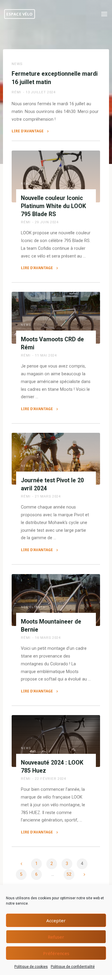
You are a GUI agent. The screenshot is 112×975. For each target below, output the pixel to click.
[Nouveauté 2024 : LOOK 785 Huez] (56, 741)
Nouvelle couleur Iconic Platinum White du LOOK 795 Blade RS (53, 205)
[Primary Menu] (104, 14)
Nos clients (33, 607)
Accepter (56, 920)
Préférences (56, 953)
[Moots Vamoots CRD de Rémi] (56, 318)
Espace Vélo (19, 14)
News (17, 64)
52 (69, 874)
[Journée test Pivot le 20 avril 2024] (56, 459)
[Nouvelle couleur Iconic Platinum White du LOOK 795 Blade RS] (56, 176)
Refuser (56, 937)
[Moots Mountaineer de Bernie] (56, 600)
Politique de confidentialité (73, 967)
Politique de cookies (31, 967)
